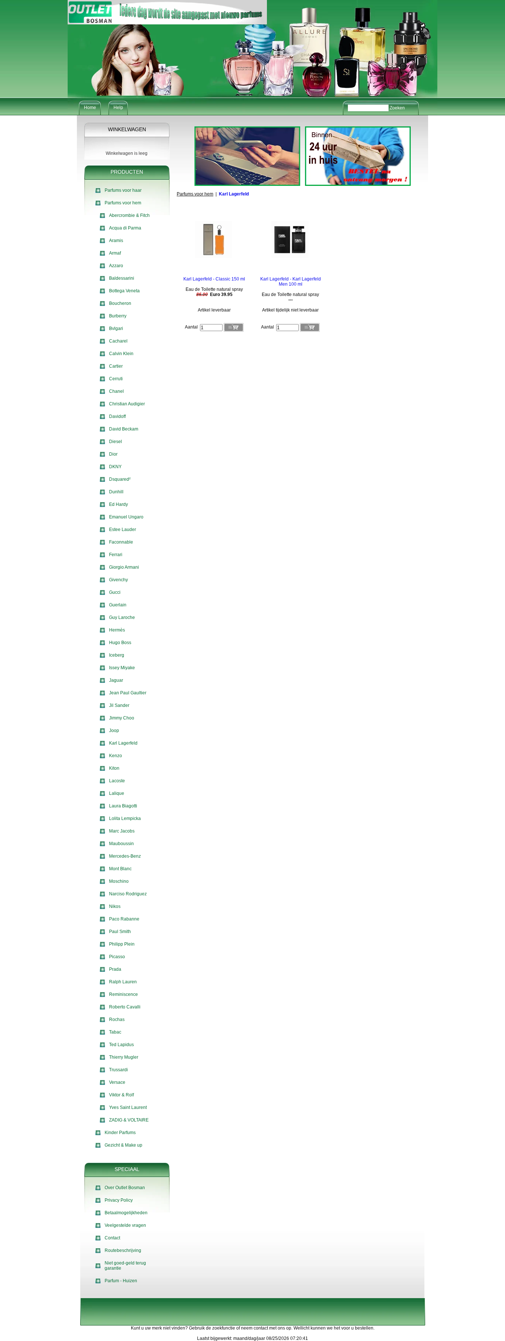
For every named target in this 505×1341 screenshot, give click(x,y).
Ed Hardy (118, 504)
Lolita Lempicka (125, 818)
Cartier (116, 366)
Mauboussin (121, 843)
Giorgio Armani (124, 567)
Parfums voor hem (123, 202)
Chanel (116, 391)
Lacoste (117, 780)
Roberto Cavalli (124, 1007)
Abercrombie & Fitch (129, 215)
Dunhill (116, 491)
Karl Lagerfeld (123, 743)
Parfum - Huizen (121, 1280)
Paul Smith (120, 931)
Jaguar (116, 680)
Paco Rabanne (124, 919)
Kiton (114, 768)
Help (118, 107)
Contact (112, 1237)
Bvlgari (116, 328)
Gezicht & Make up (123, 1145)
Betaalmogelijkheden (126, 1212)
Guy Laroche (122, 617)
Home (90, 107)
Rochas (117, 1019)
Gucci (115, 592)
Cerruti (116, 378)
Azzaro (116, 265)
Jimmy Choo (121, 718)
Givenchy (118, 579)
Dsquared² (120, 479)
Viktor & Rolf (121, 1094)
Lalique (116, 793)
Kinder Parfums (120, 1132)
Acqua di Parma (125, 228)
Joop (114, 730)
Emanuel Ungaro (126, 517)
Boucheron (120, 303)
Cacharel (118, 341)
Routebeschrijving (123, 1250)
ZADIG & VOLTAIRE (129, 1120)
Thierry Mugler (123, 1057)
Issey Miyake (122, 667)
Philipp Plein (122, 944)
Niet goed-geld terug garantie (125, 1265)
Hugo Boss (120, 642)
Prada (115, 969)
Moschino (119, 881)
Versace (117, 1082)
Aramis (116, 240)
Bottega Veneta (124, 290)
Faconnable (121, 542)
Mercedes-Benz (125, 856)
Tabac (115, 1032)
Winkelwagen (127, 129)
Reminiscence (123, 994)
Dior (113, 454)
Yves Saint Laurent (128, 1107)
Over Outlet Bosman (125, 1187)
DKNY (115, 466)
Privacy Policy (119, 1200)
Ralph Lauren (123, 981)
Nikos (115, 906)
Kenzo (115, 755)
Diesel (115, 441)
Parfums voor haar (123, 190)
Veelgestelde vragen (125, 1225)
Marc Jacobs (122, 831)
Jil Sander (119, 705)
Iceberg (116, 655)
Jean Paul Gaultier (127, 692)
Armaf (115, 253)
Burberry (117, 316)
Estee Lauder (122, 529)
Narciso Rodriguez (128, 893)
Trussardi (118, 1069)
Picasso (117, 956)
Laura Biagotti (123, 806)
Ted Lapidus (121, 1044)
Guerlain (117, 604)
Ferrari (115, 554)
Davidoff (117, 416)
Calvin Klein (121, 353)
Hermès (117, 630)
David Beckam (123, 429)
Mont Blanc (120, 868)
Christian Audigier (127, 403)
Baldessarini (121, 278)
